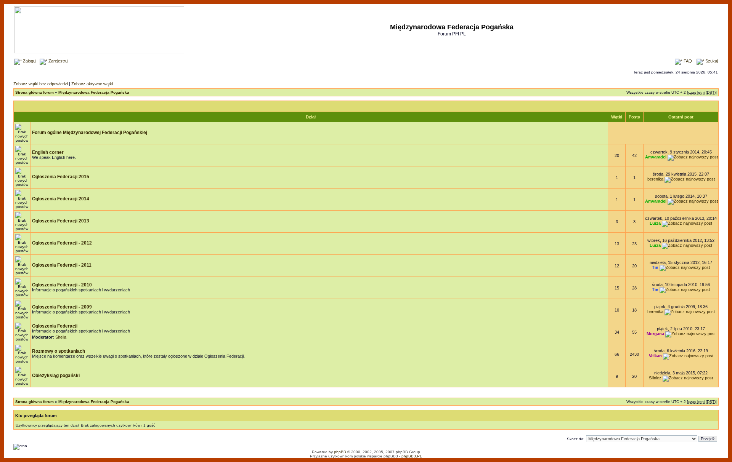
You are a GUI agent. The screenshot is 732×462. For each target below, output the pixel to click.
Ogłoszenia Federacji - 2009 (62, 307)
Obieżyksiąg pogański (56, 375)
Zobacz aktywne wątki (92, 84)
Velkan (655, 355)
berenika (655, 179)
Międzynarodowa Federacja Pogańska (93, 92)
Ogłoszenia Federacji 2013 (60, 221)
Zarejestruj (57, 61)
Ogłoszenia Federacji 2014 (60, 198)
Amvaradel (655, 157)
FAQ (687, 61)
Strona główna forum (34, 92)
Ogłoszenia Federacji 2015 (60, 176)
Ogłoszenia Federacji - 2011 (62, 265)
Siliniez (655, 378)
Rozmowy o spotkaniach (58, 351)
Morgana (655, 333)
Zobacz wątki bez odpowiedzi (40, 84)
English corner (48, 152)
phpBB (340, 452)
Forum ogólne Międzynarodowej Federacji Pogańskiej (89, 132)
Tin (655, 267)
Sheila (60, 337)
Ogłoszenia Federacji (54, 326)
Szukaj (711, 61)
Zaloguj (29, 61)
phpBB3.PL (411, 456)
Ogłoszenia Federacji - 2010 (62, 285)
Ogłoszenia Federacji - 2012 (62, 243)
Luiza (655, 223)
